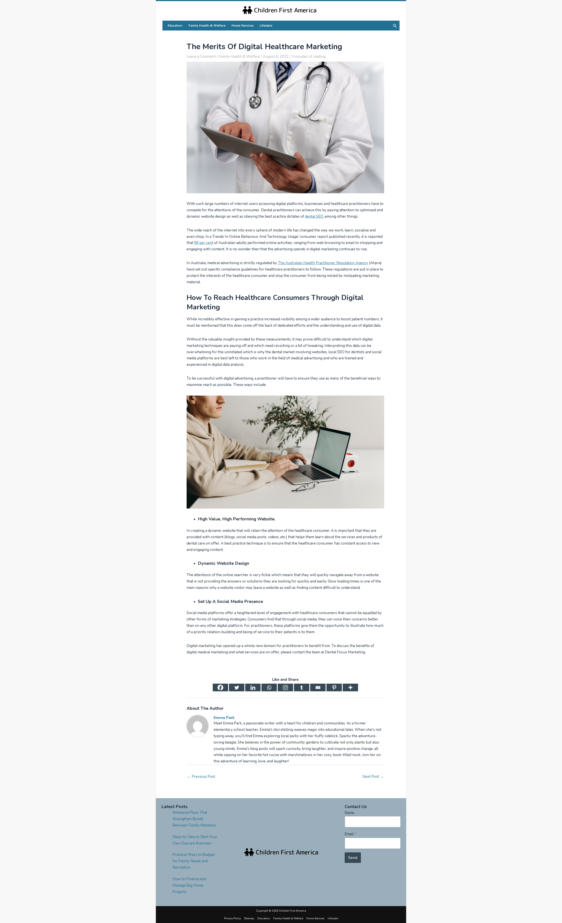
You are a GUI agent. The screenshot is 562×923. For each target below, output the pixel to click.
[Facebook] (220, 687)
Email (351, 834)
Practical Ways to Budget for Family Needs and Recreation (194, 861)
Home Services (315, 918)
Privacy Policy (232, 918)
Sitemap (249, 918)
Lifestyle (333, 918)
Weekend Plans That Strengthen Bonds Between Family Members (194, 819)
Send (352, 857)
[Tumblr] (301, 687)
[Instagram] (285, 687)
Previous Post (201, 776)
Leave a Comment (201, 56)
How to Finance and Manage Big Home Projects (189, 885)
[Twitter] (236, 687)
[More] (350, 687)
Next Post (373, 776)
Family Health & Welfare (239, 56)
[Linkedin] (253, 687)
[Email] (318, 687)
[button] (395, 25)
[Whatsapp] (269, 687)
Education (264, 918)
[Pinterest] (334, 687)
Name (349, 812)
